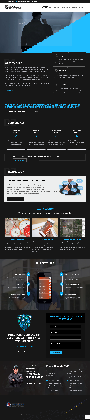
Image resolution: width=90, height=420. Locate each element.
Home (44, 7)
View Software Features (15, 198)
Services (56, 7)
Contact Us (10, 90)
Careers (74, 7)
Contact (81, 7)
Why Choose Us (65, 7)
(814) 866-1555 (24, 346)
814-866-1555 (10, 1)
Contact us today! (19, 160)
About (50, 7)
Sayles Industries (80, 414)
